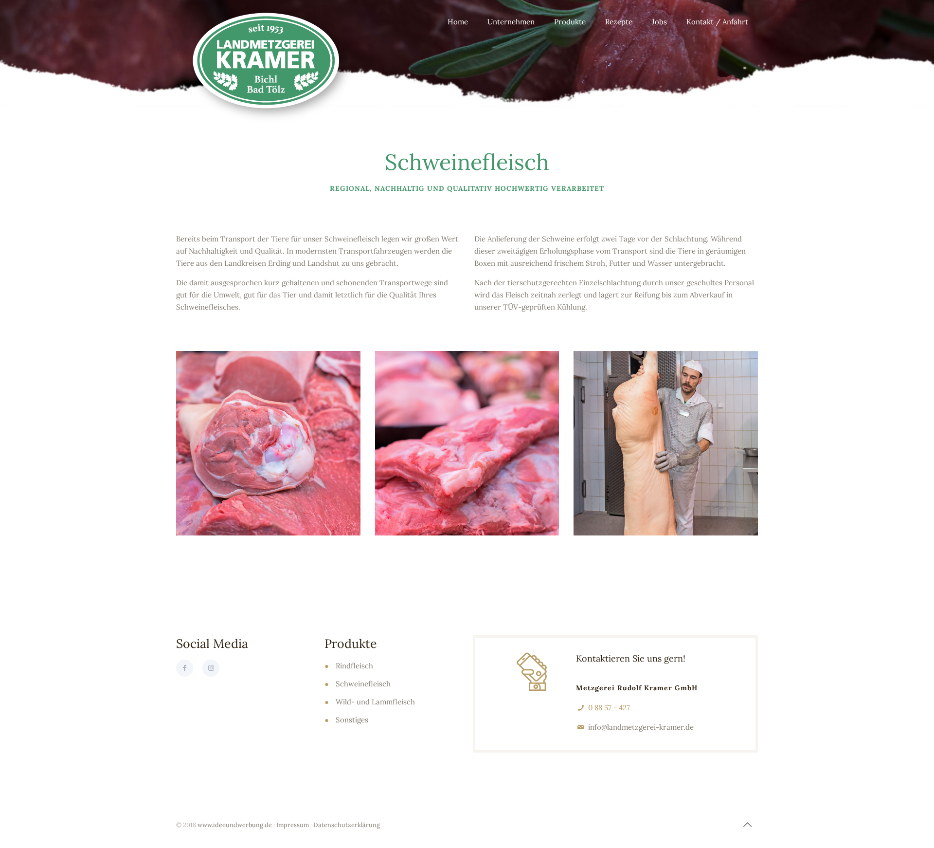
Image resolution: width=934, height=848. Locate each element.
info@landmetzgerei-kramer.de (641, 727)
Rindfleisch (354, 665)
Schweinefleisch (363, 683)
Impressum (292, 825)
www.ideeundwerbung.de (235, 825)
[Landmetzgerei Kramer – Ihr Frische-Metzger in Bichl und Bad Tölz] (270, 66)
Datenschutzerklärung (346, 825)
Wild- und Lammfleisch (375, 701)
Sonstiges (352, 719)
